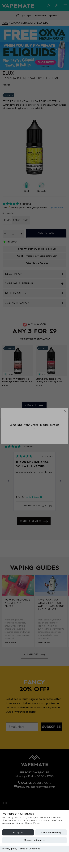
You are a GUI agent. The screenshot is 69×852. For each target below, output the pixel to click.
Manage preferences (34, 840)
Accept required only (51, 832)
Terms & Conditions (29, 849)
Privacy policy (9, 849)
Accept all (18, 832)
